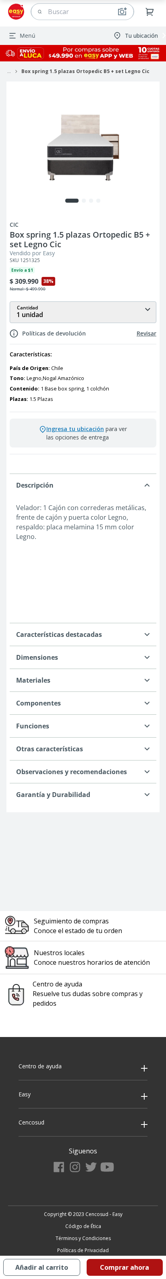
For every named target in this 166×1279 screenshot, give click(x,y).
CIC (14, 224)
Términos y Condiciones (83, 1238)
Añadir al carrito (41, 1267)
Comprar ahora (124, 1267)
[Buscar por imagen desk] (122, 12)
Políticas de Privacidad (83, 1250)
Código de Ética (83, 1226)
